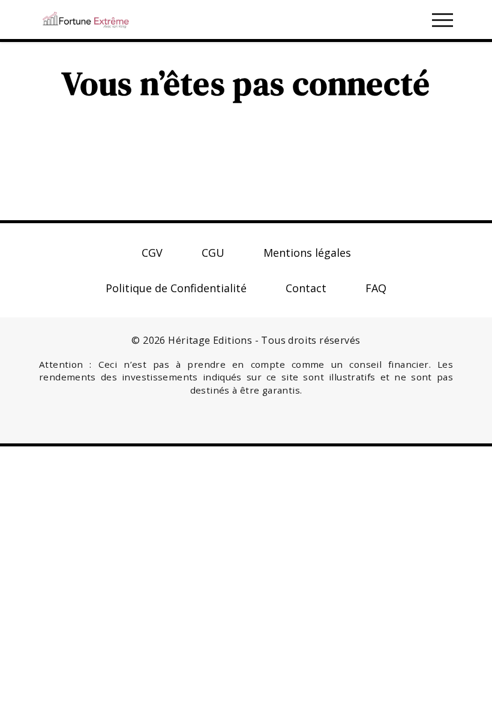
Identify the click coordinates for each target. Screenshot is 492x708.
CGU (213, 252)
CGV (152, 252)
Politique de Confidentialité (176, 288)
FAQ (375, 288)
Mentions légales (307, 252)
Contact (306, 288)
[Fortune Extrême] (85, 18)
